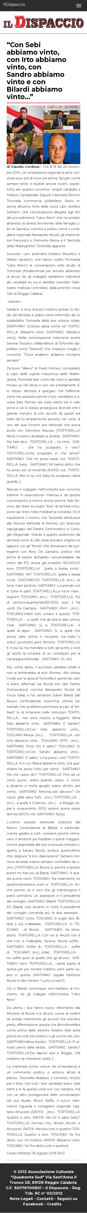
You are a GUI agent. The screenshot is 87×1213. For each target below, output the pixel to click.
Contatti (45, 1198)
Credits (54, 1204)
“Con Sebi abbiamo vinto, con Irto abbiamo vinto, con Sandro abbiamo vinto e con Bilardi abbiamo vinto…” (36, 71)
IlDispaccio (14, 4)
